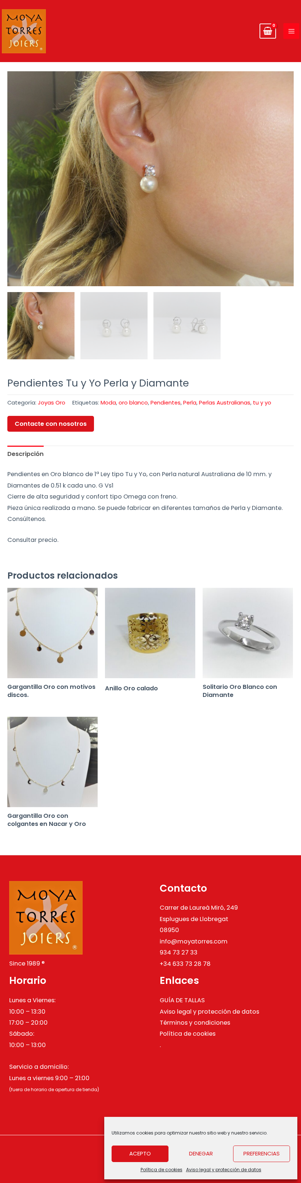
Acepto (140, 1153)
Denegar (201, 1153)
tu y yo (262, 402)
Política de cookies (161, 1169)
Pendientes (165, 402)
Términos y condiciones (195, 1022)
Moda (108, 402)
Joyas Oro (51, 402)
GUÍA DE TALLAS (182, 1000)
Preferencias (261, 1153)
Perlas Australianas (224, 402)
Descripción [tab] (25, 454)
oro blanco (133, 402)
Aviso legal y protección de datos (223, 1169)
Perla (189, 402)
